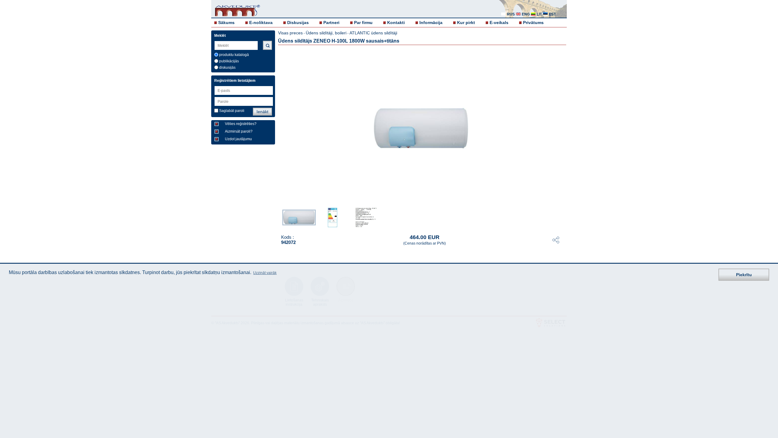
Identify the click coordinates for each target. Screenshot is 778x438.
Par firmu (363, 22)
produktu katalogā (234, 55)
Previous (279, 217)
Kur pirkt (466, 22)
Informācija (430, 22)
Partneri (331, 22)
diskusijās (227, 67)
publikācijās (229, 61)
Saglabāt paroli (231, 111)
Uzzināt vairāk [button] (265, 273)
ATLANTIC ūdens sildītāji (373, 32)
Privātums (533, 22)
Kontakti (396, 22)
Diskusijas (298, 22)
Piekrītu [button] (744, 274)
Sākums (226, 22)
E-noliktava (261, 22)
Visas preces (290, 32)
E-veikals (499, 22)
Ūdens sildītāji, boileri (326, 32)
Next (562, 217)
